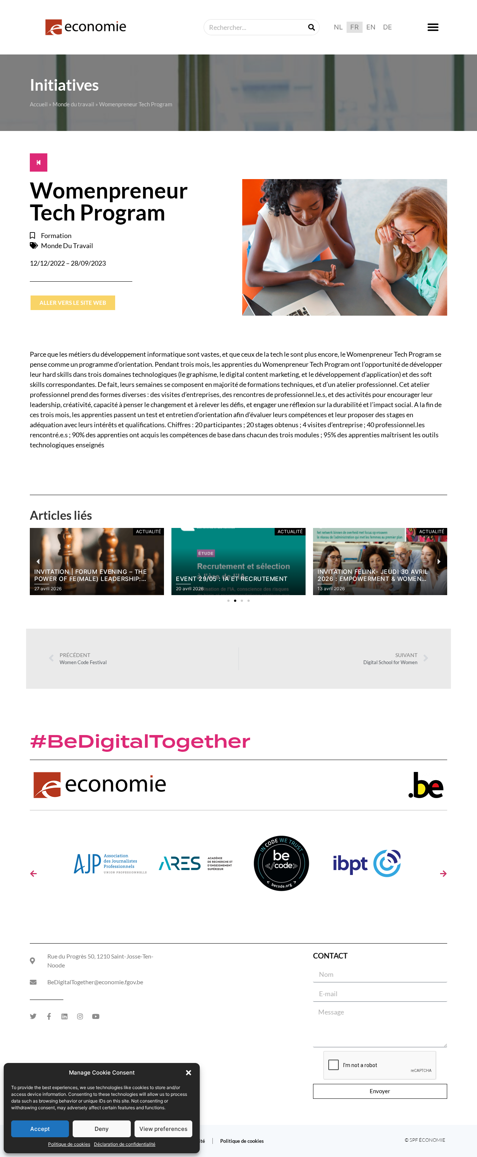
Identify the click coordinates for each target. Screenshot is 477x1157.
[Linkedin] (64, 1016)
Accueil (39, 104)
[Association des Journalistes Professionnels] (110, 866)
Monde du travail (73, 104)
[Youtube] (95, 1016)
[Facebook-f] (48, 1016)
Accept (40, 1128)
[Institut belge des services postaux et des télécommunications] (367, 866)
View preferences (163, 1128)
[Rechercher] (311, 27)
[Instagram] (80, 1016)
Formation (56, 235)
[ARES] (195, 866)
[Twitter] (33, 1016)
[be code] (281, 866)
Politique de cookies (69, 1144)
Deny (102, 1128)
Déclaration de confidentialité (124, 1144)
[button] (188, 1072)
